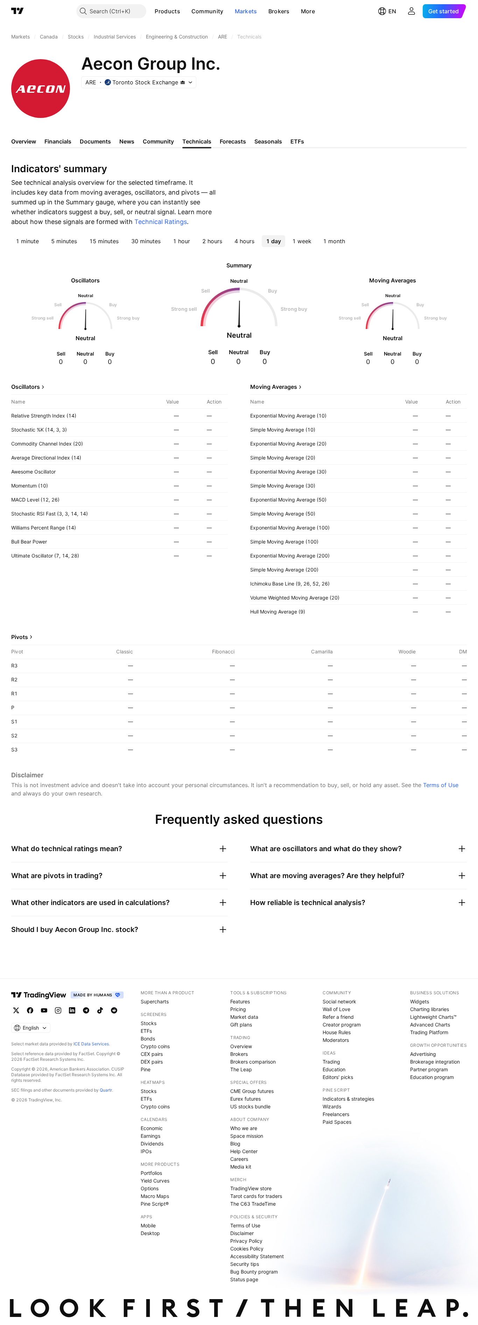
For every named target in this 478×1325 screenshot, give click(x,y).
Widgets (419, 1001)
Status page (244, 1279)
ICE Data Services (91, 1043)
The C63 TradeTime (253, 1204)
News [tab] (126, 141)
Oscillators (25, 386)
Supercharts (155, 1001)
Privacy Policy (246, 1241)
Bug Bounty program (254, 1272)
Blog (235, 1144)
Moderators (336, 1040)
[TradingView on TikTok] (100, 1010)
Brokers (279, 11)
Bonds (148, 1039)
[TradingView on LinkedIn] (72, 1010)
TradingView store (251, 1188)
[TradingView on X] (16, 1010)
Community (207, 11)
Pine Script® (155, 1204)
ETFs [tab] (297, 141)
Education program (432, 1077)
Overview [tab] (23, 141)
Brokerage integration (435, 1062)
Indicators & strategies (348, 1099)
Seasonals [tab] (268, 141)
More (308, 11)
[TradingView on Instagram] (58, 1010)
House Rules (337, 1032)
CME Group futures (252, 1091)
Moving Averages (273, 386)
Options (150, 1188)
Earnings (150, 1136)
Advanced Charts (430, 1025)
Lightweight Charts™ (433, 1017)
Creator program (342, 1025)
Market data (244, 1017)
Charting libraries (429, 1009)
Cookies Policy (246, 1249)
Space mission (246, 1136)
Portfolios (151, 1173)
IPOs (146, 1151)
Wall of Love (336, 1009)
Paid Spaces (337, 1122)
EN (392, 11)
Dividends (152, 1144)
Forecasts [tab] (233, 141)
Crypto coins (155, 1046)
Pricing (238, 1009)
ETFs (146, 1031)
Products (167, 11)
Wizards (332, 1106)
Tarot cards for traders (256, 1196)
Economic (152, 1128)
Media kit (240, 1167)
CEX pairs (152, 1054)
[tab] (27, 241)
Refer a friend (338, 1017)
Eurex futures (245, 1099)
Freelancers (336, 1114)
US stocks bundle (250, 1106)
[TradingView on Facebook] (30, 1010)
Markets (246, 11)
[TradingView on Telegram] (86, 1010)
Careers (239, 1159)
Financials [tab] (57, 141)
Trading (331, 1062)
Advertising (423, 1054)
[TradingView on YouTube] (44, 1010)
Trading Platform (429, 1032)
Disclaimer (242, 1233)
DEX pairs (152, 1062)
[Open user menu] (412, 11)
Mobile (148, 1225)
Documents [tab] (95, 141)
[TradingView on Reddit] (114, 1010)
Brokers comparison (253, 1062)
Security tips (244, 1264)
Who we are (243, 1128)
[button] (185, 11)
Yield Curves (155, 1181)
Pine (145, 1069)
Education (334, 1069)
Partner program (429, 1069)
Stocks (148, 1023)
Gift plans (241, 1025)
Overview (241, 1046)
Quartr (106, 1090)
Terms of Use (440, 784)
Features (240, 1001)
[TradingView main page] (17, 11)
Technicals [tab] (196, 141)
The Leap (241, 1069)
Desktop (150, 1233)
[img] (183, 82)
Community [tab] (158, 141)
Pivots (19, 636)
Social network (339, 1001)
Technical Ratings (160, 221)
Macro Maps (155, 1196)
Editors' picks (338, 1077)
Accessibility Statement (257, 1256)
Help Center (244, 1151)
